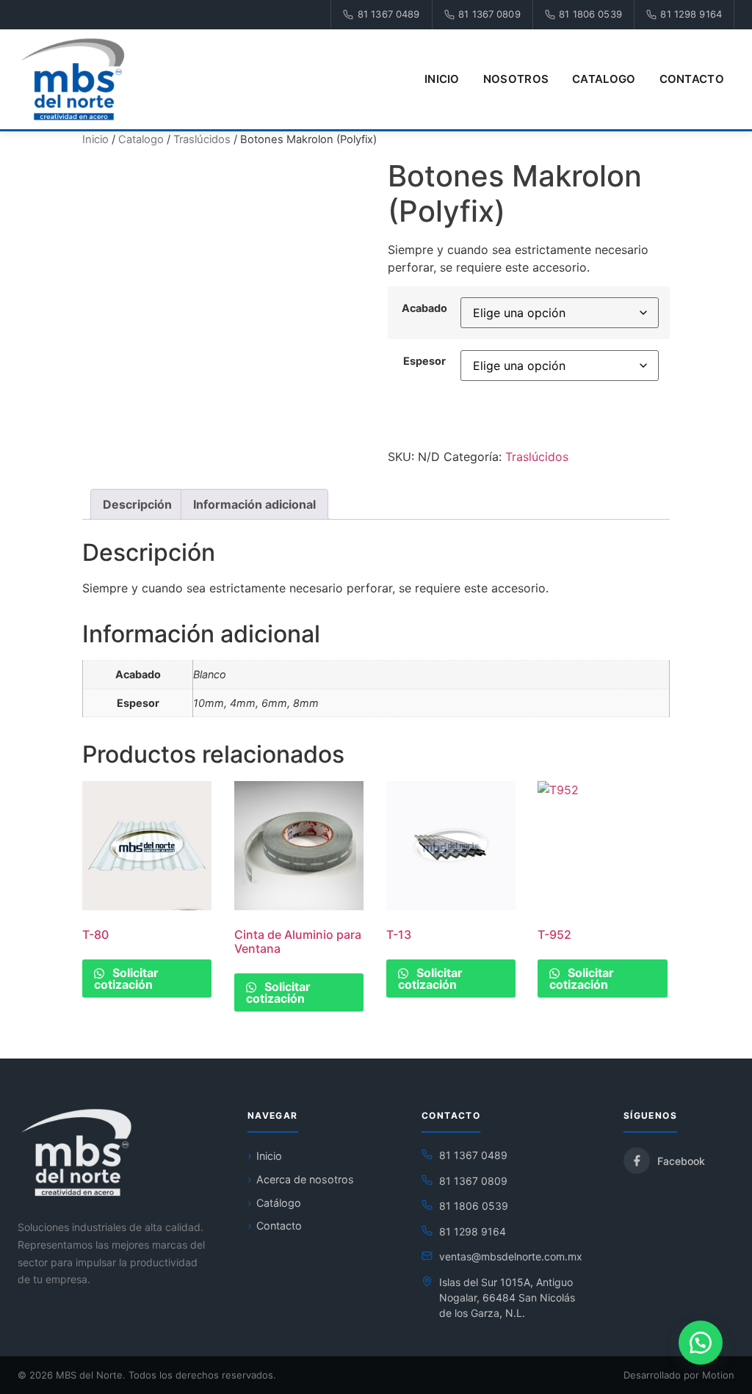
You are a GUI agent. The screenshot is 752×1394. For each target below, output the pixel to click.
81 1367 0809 (489, 14)
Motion (718, 1375)
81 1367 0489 (389, 14)
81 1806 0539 (590, 14)
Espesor (424, 361)
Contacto (691, 79)
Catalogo (603, 79)
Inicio (442, 79)
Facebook (681, 1161)
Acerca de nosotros (305, 1179)
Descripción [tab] (137, 504)
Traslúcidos (202, 139)
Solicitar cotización (126, 978)
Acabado (424, 308)
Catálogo (278, 1203)
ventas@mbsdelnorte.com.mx (510, 1256)
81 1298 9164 (691, 14)
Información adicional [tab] (254, 504)
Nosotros (516, 79)
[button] (701, 1343)
